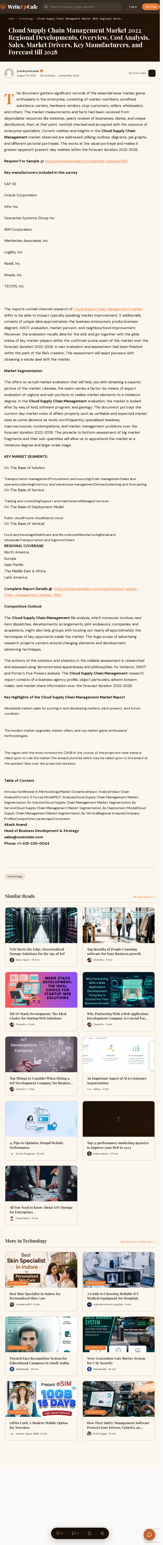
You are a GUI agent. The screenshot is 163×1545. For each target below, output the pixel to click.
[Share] (102, 1533)
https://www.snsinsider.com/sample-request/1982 (86, 161)
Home (11, 18)
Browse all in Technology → (138, 1241)
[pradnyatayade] (9, 73)
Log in (133, 6)
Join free (151, 6)
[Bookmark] (89, 1533)
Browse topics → (144, 897)
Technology (25, 18)
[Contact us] (149, 1534)
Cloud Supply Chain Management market (108, 309)
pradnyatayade (28, 71)
